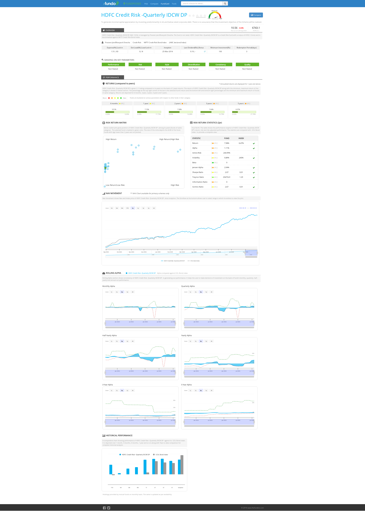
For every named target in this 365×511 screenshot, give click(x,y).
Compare (154, 3)
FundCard (165, 3)
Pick (146, 3)
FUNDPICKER (133, 3)
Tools (174, 3)
